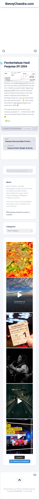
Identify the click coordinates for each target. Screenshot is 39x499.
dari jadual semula (20, 103)
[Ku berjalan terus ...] (19, 401)
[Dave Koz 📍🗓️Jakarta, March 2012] (19, 365)
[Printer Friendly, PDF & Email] (7, 121)
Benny (19, 128)
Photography (27, 128)
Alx (31, 491)
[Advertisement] (19, 28)
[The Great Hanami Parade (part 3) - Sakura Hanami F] (19, 436)
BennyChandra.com (19, 4)
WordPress (18, 491)
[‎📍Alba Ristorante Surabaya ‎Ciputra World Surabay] (19, 259)
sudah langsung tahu (21, 83)
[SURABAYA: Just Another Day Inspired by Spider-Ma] (19, 294)
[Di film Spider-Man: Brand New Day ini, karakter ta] (19, 330)
